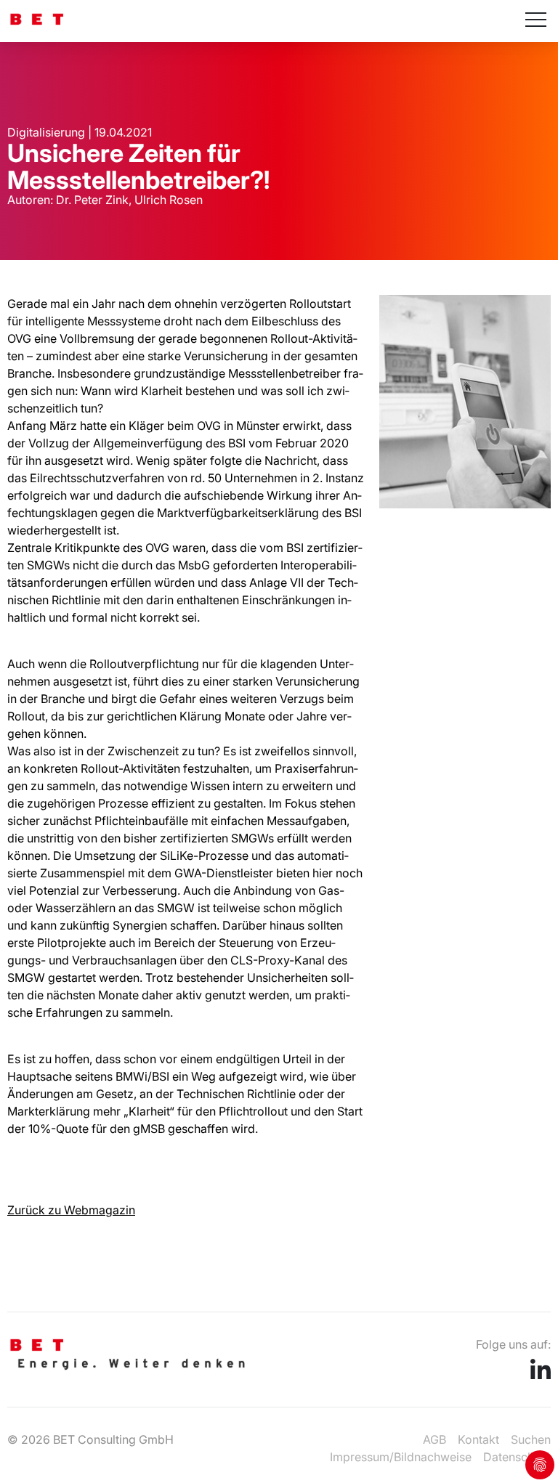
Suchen (531, 1439)
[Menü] (536, 21)
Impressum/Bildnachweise (401, 1457)
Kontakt (478, 1439)
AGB (434, 1439)
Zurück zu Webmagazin (71, 1210)
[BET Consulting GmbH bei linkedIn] (540, 1375)
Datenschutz (517, 1457)
